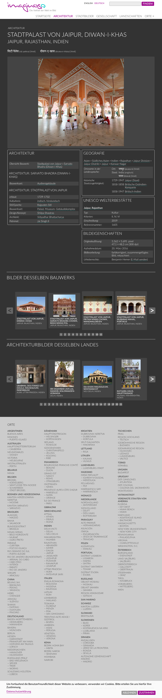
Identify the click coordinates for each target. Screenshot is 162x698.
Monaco (86, 495)
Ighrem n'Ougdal (93, 478)
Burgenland (125, 553)
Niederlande (89, 499)
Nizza (49, 495)
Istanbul (123, 465)
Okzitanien (50, 484)
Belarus (12, 470)
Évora (86, 575)
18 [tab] (109, 404)
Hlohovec (126, 451)
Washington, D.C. (128, 546)
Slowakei (86, 613)
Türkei (121, 462)
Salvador (15, 523)
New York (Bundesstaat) (132, 529)
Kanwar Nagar (118, 164)
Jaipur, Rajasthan (93, 208)
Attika (48, 514)
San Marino (88, 600)
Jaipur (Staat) (132, 180)
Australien (14, 443)
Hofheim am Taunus (21, 644)
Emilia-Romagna (53, 581)
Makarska (89, 445)
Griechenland (52, 511)
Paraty (13, 567)
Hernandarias (91, 525)
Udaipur (51, 566)
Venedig (51, 636)
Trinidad (88, 539)
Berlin (11, 633)
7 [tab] (85, 335)
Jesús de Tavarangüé (95, 537)
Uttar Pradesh (53, 569)
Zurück (10, 310)
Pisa (48, 611)
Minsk (10, 473)
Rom (48, 595)
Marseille (52, 492)
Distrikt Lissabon (91, 556)
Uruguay (123, 476)
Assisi (49, 628)
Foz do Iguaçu (18, 548)
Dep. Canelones (127, 479)
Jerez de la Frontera (95, 648)
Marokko (86, 472)
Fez (85, 486)
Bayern (11, 628)
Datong (14, 607)
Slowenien (87, 620)
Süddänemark (52, 448)
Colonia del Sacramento (135, 488)
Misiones (12, 437)
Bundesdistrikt (16, 526)
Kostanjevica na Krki (95, 628)
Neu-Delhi (52, 534)
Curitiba (14, 545)
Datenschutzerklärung (18, 691)
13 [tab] (89, 404)
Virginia (122, 540)
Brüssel (11, 480)
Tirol (121, 578)
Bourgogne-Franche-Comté (61, 465)
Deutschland (15, 616)
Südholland (88, 508)
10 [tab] (97, 335)
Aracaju (14, 575)
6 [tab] (81, 335)
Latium (48, 592)
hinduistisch (53, 201)
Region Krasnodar (92, 593)
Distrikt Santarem (92, 567)
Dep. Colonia (125, 485)
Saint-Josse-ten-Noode (22, 485)
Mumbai (50, 540)
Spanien (85, 637)
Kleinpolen (87, 546)
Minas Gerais (14, 532)
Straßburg (53, 481)
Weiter (152, 310)
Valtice (124, 459)
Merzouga (89, 480)
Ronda (87, 651)
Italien (48, 578)
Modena (51, 586)
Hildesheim (16, 655)
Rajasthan (125, 161)
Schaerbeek (16, 488)
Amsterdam (90, 505)
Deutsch (99, 3)
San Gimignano (55, 614)
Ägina (49, 522)
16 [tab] (101, 404)
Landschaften (131, 16)
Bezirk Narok (52, 651)
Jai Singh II (43, 221)
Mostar (13, 502)
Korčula (88, 439)
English (88, 3)
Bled (86, 623)
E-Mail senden (139, 259)
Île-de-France (52, 501)
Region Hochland (129, 437)
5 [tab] (77, 335)
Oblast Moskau (90, 582)
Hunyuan (15, 610)
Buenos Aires (15, 434)
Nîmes (49, 487)
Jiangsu (11, 599)
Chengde (14, 596)
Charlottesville (129, 543)
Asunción (86, 528)
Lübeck (13, 674)
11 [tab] (101, 335)
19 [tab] (113, 404)
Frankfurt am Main (21, 641)
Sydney (13, 455)
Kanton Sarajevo (17, 506)
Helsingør (52, 436)
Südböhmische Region (131, 443)
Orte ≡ (149, 16)
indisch (41, 201)
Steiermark (124, 573)
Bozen (50, 622)
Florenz (51, 606)
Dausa (49, 550)
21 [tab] (121, 404)
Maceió (13, 518)
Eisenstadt (126, 556)
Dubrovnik (89, 436)
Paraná (11, 543)
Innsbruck (126, 581)
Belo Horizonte (18, 535)
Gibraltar (50, 507)
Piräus (50, 519)
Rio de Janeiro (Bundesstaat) (24, 557)
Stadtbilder (85, 16)
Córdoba (88, 643)
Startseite (43, 16)
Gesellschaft (106, 16)
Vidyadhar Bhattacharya (50, 217)
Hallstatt (125, 567)
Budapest (123, 472)
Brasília (14, 529)
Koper (86, 626)
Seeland (49, 442)
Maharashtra (52, 537)
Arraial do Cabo (19, 559)
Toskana (49, 603)
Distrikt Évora (89, 572)
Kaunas (87, 459)
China (11, 579)
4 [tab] (73, 335)
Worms (13, 668)
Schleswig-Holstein (19, 671)
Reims (49, 478)
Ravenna (51, 589)
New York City (128, 532)
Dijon (49, 470)
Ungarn (123, 469)
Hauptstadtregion (55, 434)
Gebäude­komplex (65, 209)
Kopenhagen (53, 439)
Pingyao (14, 612)
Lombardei (50, 598)
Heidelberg (16, 622)
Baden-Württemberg (20, 619)
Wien (121, 590)
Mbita (49, 648)
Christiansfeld (55, 450)
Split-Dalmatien (90, 442)
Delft (86, 511)
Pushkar (51, 561)
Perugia (50, 630)
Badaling (15, 585)
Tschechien (125, 431)
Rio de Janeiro (18, 570)
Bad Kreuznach (18, 661)
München (15, 630)
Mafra (87, 561)
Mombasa (49, 657)
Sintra (87, 563)
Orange (50, 498)
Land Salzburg (126, 559)
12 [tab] (85, 404)
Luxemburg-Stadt (93, 468)
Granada (88, 645)
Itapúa (84, 531)
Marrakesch (90, 492)
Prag (121, 434)
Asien (87, 161)
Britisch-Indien (133, 191)
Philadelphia (127, 537)
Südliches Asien (100, 161)
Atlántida (126, 482)
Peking (13, 588)
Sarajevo (14, 508)
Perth (12, 466)
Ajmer (49, 548)
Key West (125, 507)
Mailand (51, 600)
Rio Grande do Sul (18, 551)
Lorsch (13, 647)
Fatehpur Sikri (54, 574)
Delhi (49, 531)
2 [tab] (65, 335)
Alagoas (12, 515)
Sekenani (51, 654)
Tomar (87, 569)
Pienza (50, 608)
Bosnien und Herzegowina (23, 494)
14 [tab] (93, 404)
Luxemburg (87, 465)
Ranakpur (52, 563)
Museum (50, 209)
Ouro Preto (16, 540)
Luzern (87, 609)
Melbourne (16, 460)
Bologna (51, 584)
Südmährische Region (131, 448)
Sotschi (87, 596)
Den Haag (89, 513)
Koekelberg (16, 483)
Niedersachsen (16, 650)
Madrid (87, 661)
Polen (84, 543)
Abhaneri (51, 545)
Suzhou (14, 601)
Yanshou (14, 590)
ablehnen (129, 693)
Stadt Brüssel (17, 490)
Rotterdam (90, 516)
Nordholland (89, 502)
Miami (123, 512)
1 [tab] (61, 335)
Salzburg (125, 561)
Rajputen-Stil (44, 205)
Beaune (50, 468)
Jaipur (105, 164)
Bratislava (87, 616)
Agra (49, 572)
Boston (124, 526)
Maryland (124, 515)
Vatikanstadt (126, 495)
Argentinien (14, 431)
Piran (86, 633)
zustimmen (146, 693)
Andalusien (88, 640)
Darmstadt (16, 639)
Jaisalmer (52, 556)
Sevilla (87, 653)
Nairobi (48, 660)
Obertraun (126, 569)
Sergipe (11, 573)
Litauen (85, 455)
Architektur (63, 16)
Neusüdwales (15, 452)
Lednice (124, 454)
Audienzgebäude (46, 183)
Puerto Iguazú (18, 439)
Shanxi (11, 605)
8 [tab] (89, 335)
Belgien (11, 477)
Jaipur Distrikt (91, 164)
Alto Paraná (88, 523)
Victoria (12, 458)
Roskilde (51, 445)
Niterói (13, 565)
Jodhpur (51, 558)
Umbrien (49, 625)
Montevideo (125, 491)
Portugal (87, 553)
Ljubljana (89, 631)
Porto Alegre (17, 554)
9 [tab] (93, 335)
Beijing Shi (13, 582)
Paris (49, 503)
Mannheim (15, 624)
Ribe (48, 458)
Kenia (47, 642)
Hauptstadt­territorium (21, 446)
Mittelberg (126, 586)
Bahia (10, 521)
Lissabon (88, 558)
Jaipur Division (141, 161)
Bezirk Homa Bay (54, 645)
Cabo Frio (15, 562)
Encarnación (91, 534)
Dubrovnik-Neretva (93, 434)
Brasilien (13, 512)
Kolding (51, 456)
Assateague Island (131, 518)
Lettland (86, 448)
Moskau (87, 584)
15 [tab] (97, 404)
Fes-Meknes (87, 483)
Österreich (124, 550)
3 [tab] (69, 335)
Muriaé (13, 537)
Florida (122, 504)
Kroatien (86, 431)
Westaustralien (16, 463)
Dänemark (50, 431)
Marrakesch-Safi (91, 489)
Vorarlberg (125, 584)
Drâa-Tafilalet (89, 475)
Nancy (50, 476)
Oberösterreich (127, 564)
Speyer (13, 663)
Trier (12, 666)
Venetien (49, 633)
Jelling (50, 453)
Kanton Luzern (90, 606)
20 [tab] (117, 404)
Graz (122, 575)
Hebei (10, 593)
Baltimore (126, 520)
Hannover (15, 652)
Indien (114, 161)
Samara (87, 590)
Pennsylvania (126, 535)
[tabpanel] (31, 310)
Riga (85, 452)
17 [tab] (105, 404)
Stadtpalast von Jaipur (49, 164)
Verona (50, 638)
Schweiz (86, 603)
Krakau (87, 549)
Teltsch (124, 439)
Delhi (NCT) (50, 529)
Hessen (11, 636)
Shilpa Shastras (45, 213)
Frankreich (51, 462)
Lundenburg (127, 456)
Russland (87, 579)
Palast (40, 209)
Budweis (125, 445)
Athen (50, 517)
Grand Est (50, 473)
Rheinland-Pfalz (17, 658)
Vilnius (87, 461)
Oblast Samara (90, 587)
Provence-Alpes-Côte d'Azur (60, 490)
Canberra (15, 449)
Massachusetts (127, 523)
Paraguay (87, 520)
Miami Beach (127, 509)
